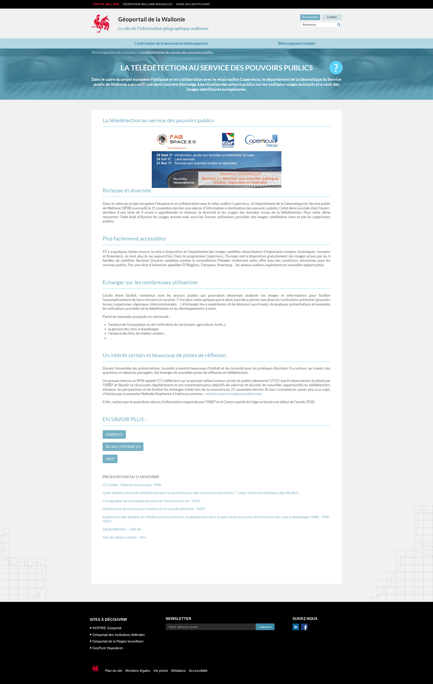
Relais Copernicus (123, 447)
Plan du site (113, 670)
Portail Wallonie (106, 4)
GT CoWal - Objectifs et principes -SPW (132, 485)
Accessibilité (198, 670)
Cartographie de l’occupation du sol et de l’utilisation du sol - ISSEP (151, 501)
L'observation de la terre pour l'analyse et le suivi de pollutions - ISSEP (154, 509)
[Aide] (336, 67)
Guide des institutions (193, 4)
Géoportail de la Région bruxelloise (117, 641)
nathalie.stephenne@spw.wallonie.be (233, 394)
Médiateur (178, 670)
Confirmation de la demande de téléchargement (171, 43)
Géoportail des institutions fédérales (118, 635)
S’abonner (265, 627)
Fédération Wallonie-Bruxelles (147, 4)
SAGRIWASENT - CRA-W (122, 529)
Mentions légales (137, 670)
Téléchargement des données (113, 52)
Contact (331, 17)
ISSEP (110, 459)
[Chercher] (339, 25)
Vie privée (160, 670)
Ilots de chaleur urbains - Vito (124, 537)
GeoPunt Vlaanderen (107, 648)
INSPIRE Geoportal (106, 628)
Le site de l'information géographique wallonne (163, 28)
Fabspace (114, 434)
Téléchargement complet (296, 43)
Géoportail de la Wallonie (151, 19)
